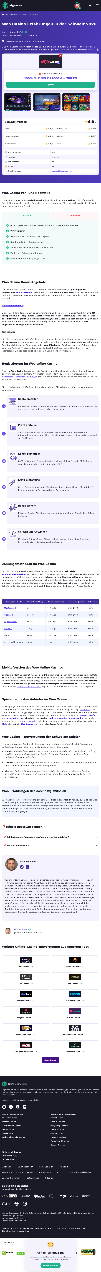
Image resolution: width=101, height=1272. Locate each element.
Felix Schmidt (39, 41)
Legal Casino (7, 1133)
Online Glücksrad (9, 1118)
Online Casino (8, 1159)
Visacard (8, 615)
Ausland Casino (9, 1122)
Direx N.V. (85, 709)
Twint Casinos (56, 1118)
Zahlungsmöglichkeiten (14, 574)
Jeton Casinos (56, 1133)
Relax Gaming (76, 718)
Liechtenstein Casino (11, 1125)
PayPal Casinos (57, 1129)
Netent (84, 715)
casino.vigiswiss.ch (17, 1084)
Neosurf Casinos (57, 1145)
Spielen (50, 84)
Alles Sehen (50, 1060)
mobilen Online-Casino (29, 686)
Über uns (6, 1167)
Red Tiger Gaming (58, 718)
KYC (59, 1172)
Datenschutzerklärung (79, 1172)
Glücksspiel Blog (9, 1156)
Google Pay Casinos (59, 1125)
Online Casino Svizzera (12, 1218)
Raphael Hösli (17, 32)
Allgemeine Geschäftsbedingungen (20, 376)
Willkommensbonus (12, 305)
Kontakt (64, 1167)
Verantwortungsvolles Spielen (17, 1172)
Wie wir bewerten (11, 1178)
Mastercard (10, 608)
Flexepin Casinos (58, 1137)
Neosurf (8, 628)
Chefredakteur (25, 1167)
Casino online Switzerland (14, 1221)
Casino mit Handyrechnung (14, 1137)
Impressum (45, 1172)
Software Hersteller (28, 721)
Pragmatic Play (15, 718)
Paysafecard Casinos (59, 1141)
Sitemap (49, 1178)
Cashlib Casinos (57, 1122)
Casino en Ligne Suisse (12, 1216)
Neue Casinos (8, 1129)
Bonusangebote (24, 292)
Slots (5, 724)
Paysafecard (10, 621)
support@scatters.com (62, 171)
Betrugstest (33, 1178)
